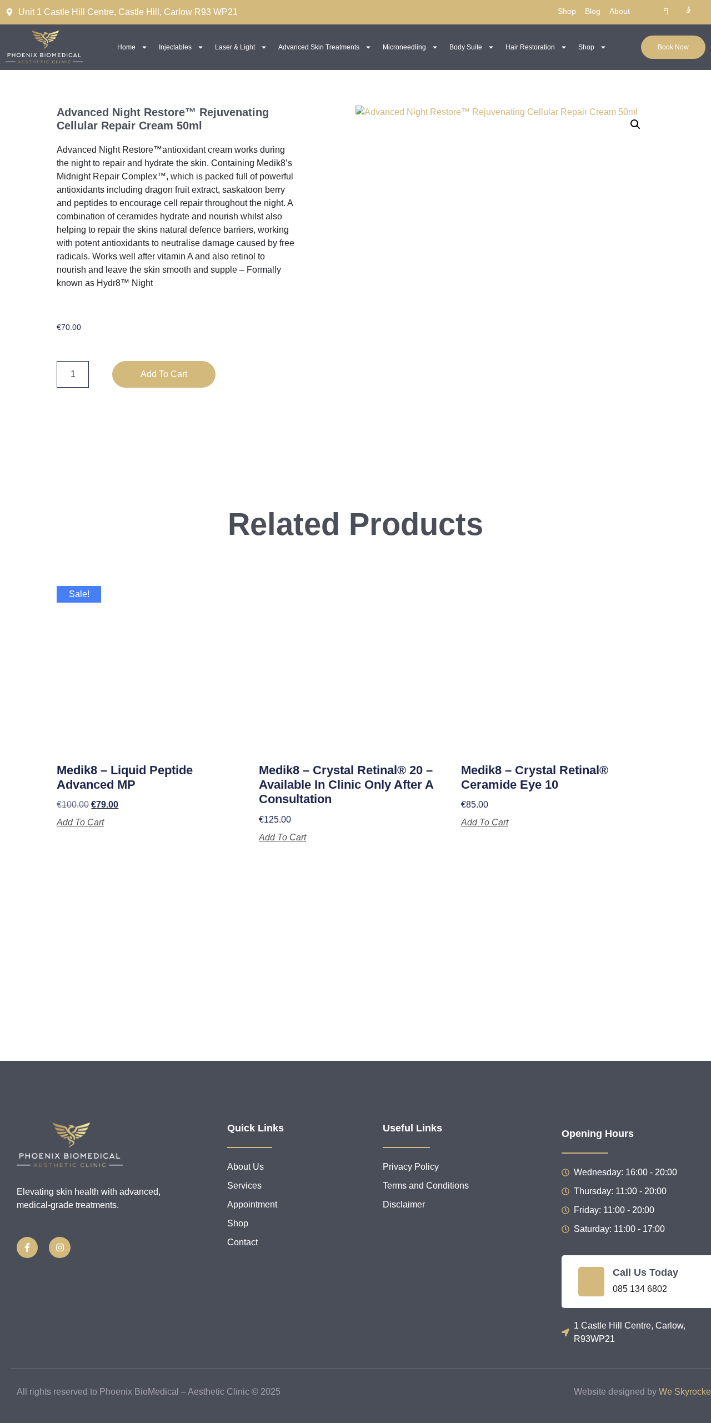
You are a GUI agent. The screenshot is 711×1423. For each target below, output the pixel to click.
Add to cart (164, 374)
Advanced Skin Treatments (318, 47)
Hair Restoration (530, 47)
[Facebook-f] (27, 1247)
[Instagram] (59, 1247)
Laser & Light (235, 47)
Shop (586, 47)
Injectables (175, 47)
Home (126, 47)
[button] (635, 124)
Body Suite (465, 47)
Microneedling (404, 47)
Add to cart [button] (80, 822)
